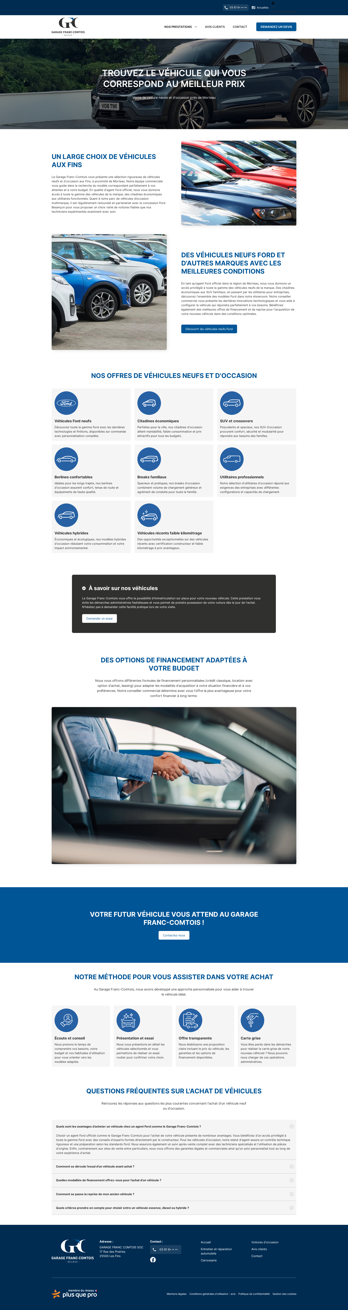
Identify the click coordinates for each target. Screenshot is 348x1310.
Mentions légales (177, 1293)
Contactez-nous (174, 935)
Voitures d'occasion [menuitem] (264, 1242)
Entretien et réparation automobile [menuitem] (216, 1251)
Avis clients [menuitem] (215, 27)
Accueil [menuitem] (206, 1242)
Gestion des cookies (284, 1293)
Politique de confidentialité (254, 1293)
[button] (174, 1126)
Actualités (262, 7)
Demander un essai (99, 618)
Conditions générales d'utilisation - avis (212, 1293)
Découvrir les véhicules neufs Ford (209, 329)
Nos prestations (178, 27)
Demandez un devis (276, 27)
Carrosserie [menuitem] (209, 1260)
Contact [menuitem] (240, 27)
